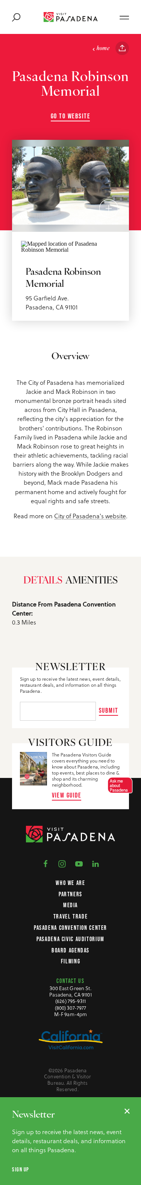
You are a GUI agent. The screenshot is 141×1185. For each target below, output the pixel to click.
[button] (117, 785)
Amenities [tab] (91, 581)
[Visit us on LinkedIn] (95, 863)
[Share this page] (122, 48)
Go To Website (71, 116)
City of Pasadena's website (90, 515)
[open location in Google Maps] (70, 246)
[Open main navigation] (124, 17)
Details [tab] (42, 581)
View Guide (67, 795)
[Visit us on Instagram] (62, 863)
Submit (108, 710)
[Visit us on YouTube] (79, 863)
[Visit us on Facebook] (45, 863)
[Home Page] (70, 17)
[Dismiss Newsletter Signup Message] (127, 1111)
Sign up (20, 1170)
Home (103, 49)
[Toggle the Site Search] (16, 16)
